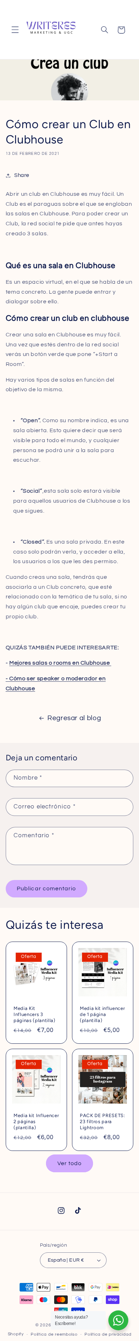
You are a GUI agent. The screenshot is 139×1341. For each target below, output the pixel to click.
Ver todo (69, 1163)
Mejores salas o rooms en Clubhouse (60, 663)
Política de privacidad (107, 1334)
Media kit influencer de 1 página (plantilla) (102, 1014)
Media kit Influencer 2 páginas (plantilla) (36, 1121)
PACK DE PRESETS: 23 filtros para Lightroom (102, 1121)
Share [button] (21, 175)
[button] (15, 30)
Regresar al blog (74, 718)
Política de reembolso (54, 1334)
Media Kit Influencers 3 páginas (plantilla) (35, 1014)
